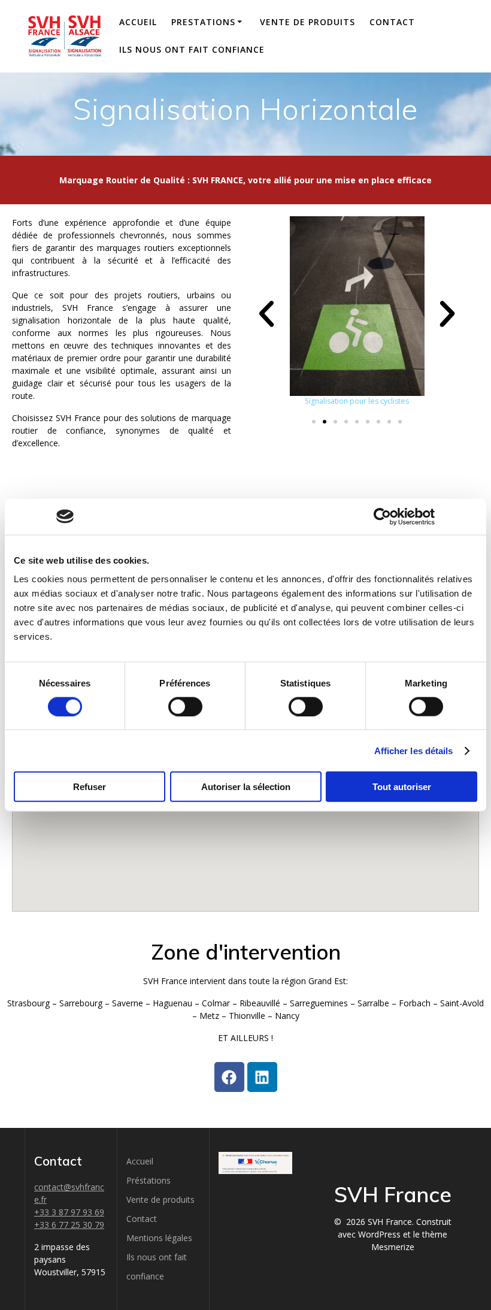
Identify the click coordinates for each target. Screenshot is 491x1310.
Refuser (89, 787)
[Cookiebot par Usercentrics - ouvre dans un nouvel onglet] (382, 516)
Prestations (203, 22)
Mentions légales (159, 1238)
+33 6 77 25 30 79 (69, 1224)
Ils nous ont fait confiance (192, 49)
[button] (266, 314)
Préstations (148, 1180)
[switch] (185, 705)
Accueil (138, 22)
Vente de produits (307, 22)
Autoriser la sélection (245, 787)
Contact (392, 22)
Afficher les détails (413, 750)
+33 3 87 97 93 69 (69, 1212)
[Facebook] (229, 1077)
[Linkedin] (262, 1077)
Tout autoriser (401, 787)
